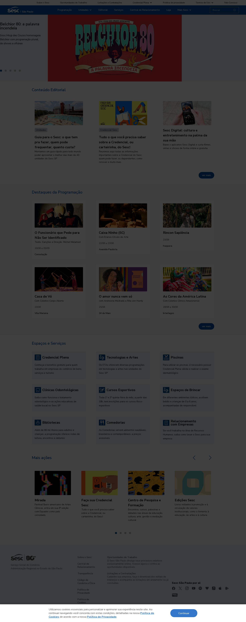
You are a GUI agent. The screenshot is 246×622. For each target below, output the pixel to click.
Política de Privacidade (101, 617)
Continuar (183, 613)
